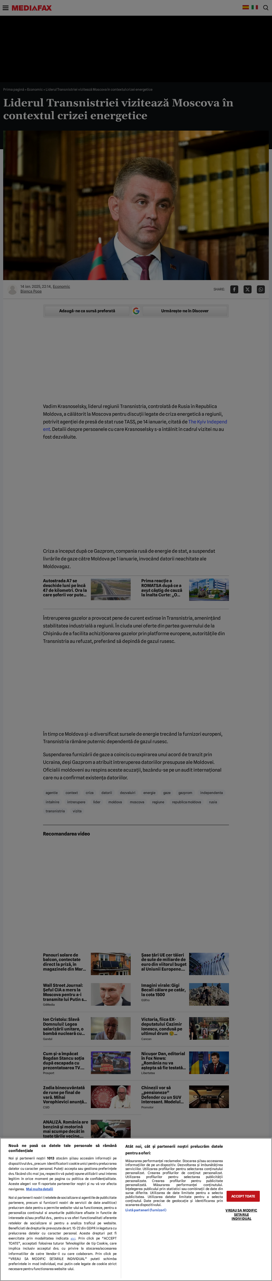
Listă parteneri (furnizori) (145, 1210)
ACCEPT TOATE (243, 1196)
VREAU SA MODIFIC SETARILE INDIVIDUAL (241, 1214)
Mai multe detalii (39, 1189)
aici (73, 1238)
